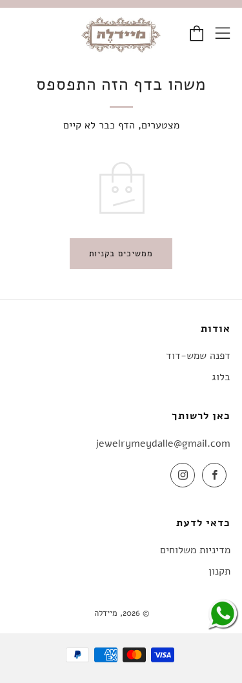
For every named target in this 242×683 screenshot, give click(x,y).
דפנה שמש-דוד (198, 356)
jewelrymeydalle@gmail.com (163, 443)
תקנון (219, 571)
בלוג (221, 377)
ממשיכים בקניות (121, 254)
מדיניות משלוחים (195, 550)
